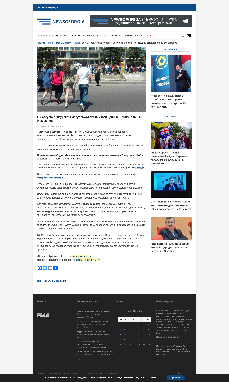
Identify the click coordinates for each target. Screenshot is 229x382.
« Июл (119, 353)
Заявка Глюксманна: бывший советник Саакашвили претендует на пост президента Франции (93, 314)
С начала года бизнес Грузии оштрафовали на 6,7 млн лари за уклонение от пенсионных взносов (91, 344)
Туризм (128, 35)
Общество (93, 35)
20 (134, 339)
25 (125, 344)
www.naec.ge (137, 167)
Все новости (45, 35)
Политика (62, 35)
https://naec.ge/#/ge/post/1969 (52, 177)
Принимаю (176, 378)
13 (134, 334)
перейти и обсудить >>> (86, 259)
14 (139, 334)
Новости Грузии (44, 373)
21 (139, 339)
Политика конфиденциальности (179, 373)
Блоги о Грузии (144, 35)
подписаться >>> (81, 256)
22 (144, 339)
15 (144, 334)
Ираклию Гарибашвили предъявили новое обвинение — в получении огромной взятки (92, 324)
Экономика (77, 35)
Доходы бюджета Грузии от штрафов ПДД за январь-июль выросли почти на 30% (94, 353)
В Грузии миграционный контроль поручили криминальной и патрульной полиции (93, 334)
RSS (78, 359)
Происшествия (111, 35)
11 (125, 334)
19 (130, 339)
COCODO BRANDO (112, 373)
